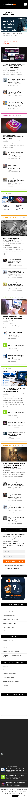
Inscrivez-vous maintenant (14, 561)
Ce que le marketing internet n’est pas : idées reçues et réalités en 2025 (15, 92)
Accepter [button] (15, 796)
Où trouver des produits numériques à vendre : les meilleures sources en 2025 (15, 261)
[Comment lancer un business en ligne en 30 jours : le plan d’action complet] (5, 433)
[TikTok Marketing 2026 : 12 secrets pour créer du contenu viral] (5, 345)
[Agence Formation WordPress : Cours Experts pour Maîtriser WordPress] (7, 199)
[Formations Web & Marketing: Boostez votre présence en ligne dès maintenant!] (14, 54)
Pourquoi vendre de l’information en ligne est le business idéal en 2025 (15, 167)
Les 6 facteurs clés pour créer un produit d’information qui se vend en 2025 (16, 154)
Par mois (5, 685)
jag (5, 69)
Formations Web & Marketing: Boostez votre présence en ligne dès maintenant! (14, 65)
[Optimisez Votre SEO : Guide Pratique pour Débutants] (14, 306)
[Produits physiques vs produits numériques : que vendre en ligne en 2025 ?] (14, 228)
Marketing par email (8, 623)
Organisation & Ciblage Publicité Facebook (12, 656)
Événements (6, 608)
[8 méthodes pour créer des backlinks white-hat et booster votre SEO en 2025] (5, 333)
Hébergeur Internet (8, 640)
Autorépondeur (7, 648)
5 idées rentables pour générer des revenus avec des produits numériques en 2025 (14, 465)
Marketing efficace (8, 615)
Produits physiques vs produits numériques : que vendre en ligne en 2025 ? (12, 240)
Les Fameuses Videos (8, 677)
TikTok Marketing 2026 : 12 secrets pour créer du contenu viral (16, 345)
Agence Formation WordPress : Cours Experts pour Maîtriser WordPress (16, 357)
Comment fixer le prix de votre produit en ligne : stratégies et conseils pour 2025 (16, 180)
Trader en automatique (9, 673)
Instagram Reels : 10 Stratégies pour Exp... (20, 207)
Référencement (14, 158)
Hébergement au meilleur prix (11, 651)
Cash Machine (6, 666)
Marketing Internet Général (10, 619)
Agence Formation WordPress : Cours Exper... (7, 207)
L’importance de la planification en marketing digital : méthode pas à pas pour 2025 (16, 81)
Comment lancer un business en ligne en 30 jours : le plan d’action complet (16, 434)
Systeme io (6, 670)
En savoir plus (22, 796)
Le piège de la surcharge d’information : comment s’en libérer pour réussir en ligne (16, 272)
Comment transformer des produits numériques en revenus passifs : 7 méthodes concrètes (13, 285)
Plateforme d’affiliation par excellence (13, 644)
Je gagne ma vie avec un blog (11, 681)
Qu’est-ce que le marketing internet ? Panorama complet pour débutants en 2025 (16, 104)
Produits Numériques (17, 243)
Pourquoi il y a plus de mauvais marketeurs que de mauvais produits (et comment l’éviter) (16, 484)
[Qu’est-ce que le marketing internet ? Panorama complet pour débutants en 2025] (5, 103)
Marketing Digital (17, 140)
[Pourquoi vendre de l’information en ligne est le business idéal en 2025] (5, 166)
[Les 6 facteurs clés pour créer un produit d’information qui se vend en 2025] (5, 153)
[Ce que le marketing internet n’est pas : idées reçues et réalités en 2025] (5, 92)
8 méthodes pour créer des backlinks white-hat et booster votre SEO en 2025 (16, 334)
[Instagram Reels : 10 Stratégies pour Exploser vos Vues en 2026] (14, 125)
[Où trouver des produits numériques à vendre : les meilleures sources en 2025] (5, 260)
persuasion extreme (8, 689)
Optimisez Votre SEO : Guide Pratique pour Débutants (12, 317)
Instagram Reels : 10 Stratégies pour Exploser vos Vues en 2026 (13, 136)
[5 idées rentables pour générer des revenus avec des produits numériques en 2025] (14, 454)
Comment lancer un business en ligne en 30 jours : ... (13, 34)
